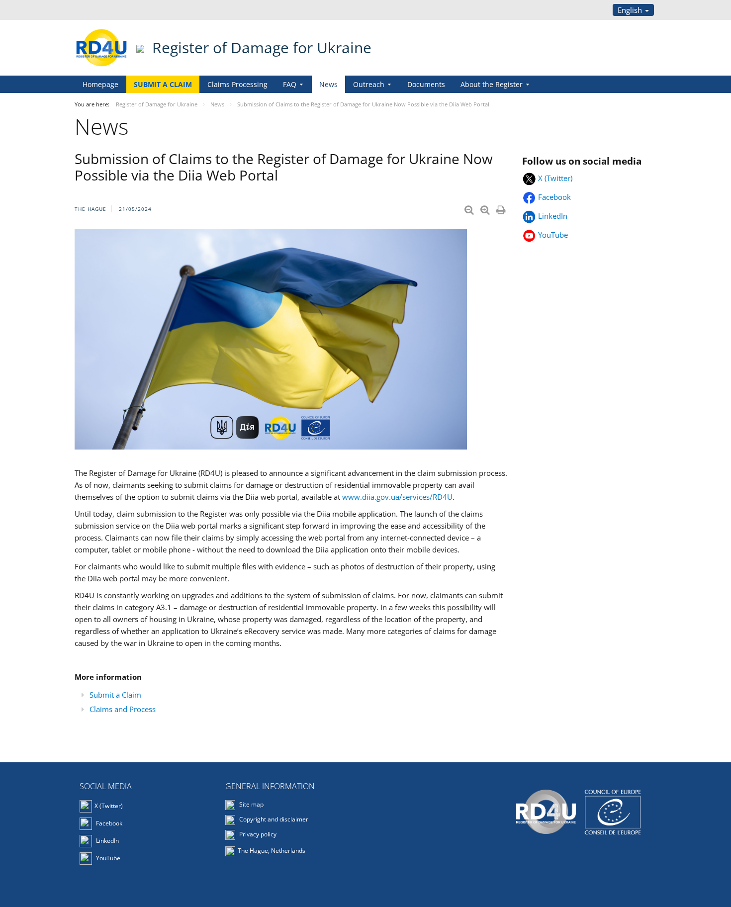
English (631, 10)
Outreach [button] (368, 84)
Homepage (100, 84)
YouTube (553, 235)
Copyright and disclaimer (273, 819)
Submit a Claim (115, 695)
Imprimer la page (501, 207)
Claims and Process (123, 709)
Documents (426, 84)
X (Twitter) (555, 178)
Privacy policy (257, 834)
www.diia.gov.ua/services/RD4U (397, 497)
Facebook (555, 197)
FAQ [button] (289, 84)
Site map (251, 804)
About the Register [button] (491, 84)
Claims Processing (237, 84)
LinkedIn (553, 216)
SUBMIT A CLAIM (163, 84)
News (328, 84)
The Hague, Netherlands (272, 850)
